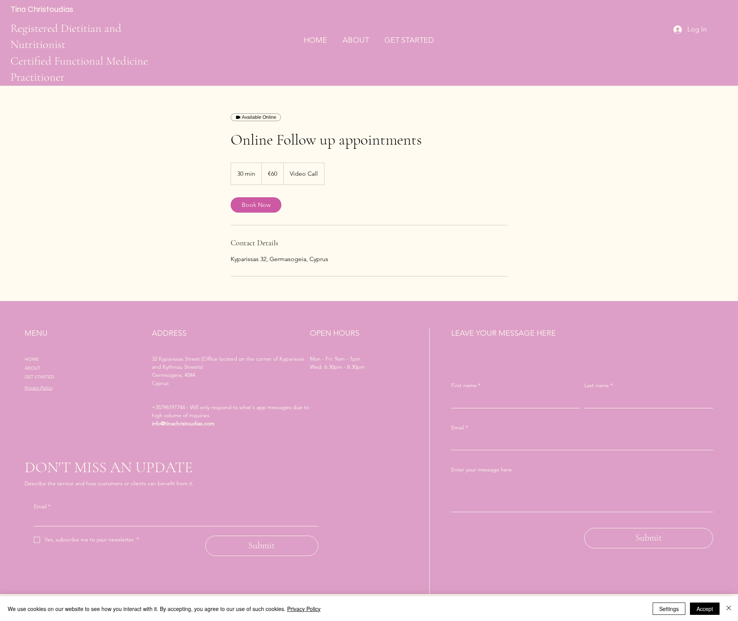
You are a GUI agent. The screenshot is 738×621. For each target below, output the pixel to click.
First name (465, 385)
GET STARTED (39, 377)
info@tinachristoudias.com (183, 423)
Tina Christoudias (41, 9)
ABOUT (32, 368)
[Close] (728, 609)
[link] (256, 205)
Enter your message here (481, 469)
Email (42, 506)
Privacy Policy (39, 388)
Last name (598, 385)
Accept (704, 609)
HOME (32, 359)
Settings (669, 609)
